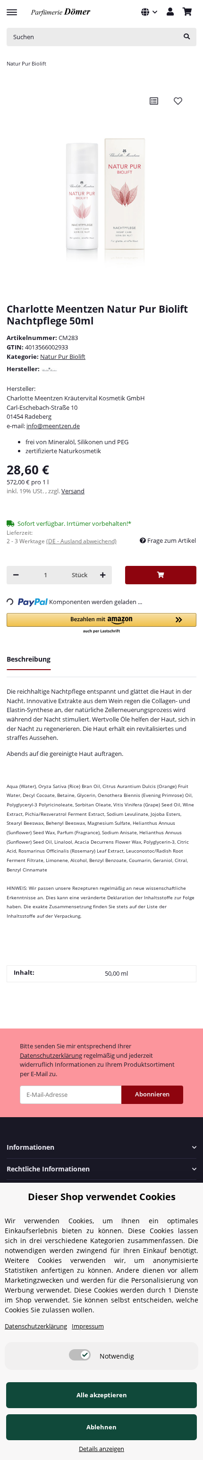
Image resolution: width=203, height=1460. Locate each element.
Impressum (88, 1326)
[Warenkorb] (187, 12)
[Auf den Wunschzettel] (178, 101)
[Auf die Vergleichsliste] (154, 101)
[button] (149, 12)
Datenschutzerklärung (51, 1055)
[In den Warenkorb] (160, 575)
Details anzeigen (101, 1448)
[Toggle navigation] (12, 8)
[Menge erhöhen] (102, 575)
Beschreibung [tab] (29, 659)
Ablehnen (101, 1427)
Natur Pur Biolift (62, 356)
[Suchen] (186, 37)
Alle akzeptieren (101, 1395)
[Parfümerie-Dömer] (60, 12)
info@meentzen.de (53, 426)
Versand (73, 491)
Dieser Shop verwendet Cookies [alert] (102, 1196)
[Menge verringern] (16, 575)
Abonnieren (152, 1094)
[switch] (80, 1354)
